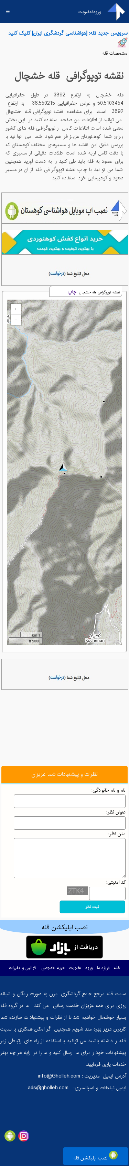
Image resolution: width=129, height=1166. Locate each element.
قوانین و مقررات (22, 968)
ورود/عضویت (89, 12)
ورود (89, 968)
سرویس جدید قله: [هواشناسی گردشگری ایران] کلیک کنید (68, 33)
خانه (117, 968)
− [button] (15, 319)
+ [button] (15, 309)
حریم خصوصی (53, 968)
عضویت (75, 968)
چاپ (72, 292)
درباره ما (103, 968)
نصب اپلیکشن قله (91, 1158)
